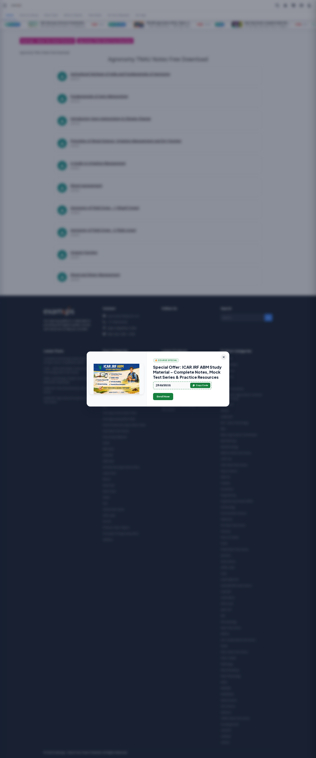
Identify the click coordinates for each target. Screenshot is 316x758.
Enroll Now (163, 396)
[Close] (224, 357)
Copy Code (202, 385)
